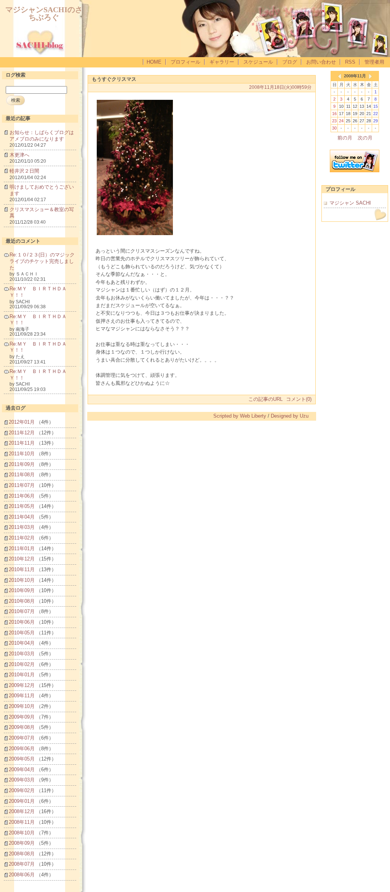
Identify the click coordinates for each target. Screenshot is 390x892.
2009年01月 (22, 801)
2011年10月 (22, 453)
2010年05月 (22, 633)
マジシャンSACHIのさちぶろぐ (44, 13)
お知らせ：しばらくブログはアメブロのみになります (42, 136)
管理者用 (374, 62)
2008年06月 (22, 875)
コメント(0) (299, 399)
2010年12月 (22, 559)
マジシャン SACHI (350, 203)
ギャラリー (221, 62)
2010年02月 (22, 664)
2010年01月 (22, 674)
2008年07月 (22, 864)
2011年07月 (22, 485)
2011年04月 (22, 517)
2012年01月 (22, 422)
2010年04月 (22, 643)
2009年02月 (22, 790)
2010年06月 (22, 622)
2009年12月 (22, 685)
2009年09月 (22, 717)
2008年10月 (22, 833)
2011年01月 (22, 548)
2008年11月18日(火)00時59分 (280, 87)
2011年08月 (22, 474)
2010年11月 (22, 569)
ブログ (289, 62)
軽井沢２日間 (24, 171)
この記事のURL (265, 399)
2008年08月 (22, 854)
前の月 (344, 138)
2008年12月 (22, 811)
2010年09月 (22, 590)
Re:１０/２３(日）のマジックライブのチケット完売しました (42, 261)
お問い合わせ (321, 62)
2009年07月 (22, 738)
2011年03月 (22, 527)
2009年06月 (22, 748)
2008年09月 (22, 843)
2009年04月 (22, 769)
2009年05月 (22, 759)
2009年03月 (22, 780)
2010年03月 (22, 654)
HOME (154, 62)
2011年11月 (22, 443)
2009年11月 (22, 695)
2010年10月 (22, 580)
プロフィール (185, 62)
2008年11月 (22, 822)
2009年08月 (22, 727)
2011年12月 (22, 433)
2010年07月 (22, 611)
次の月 (365, 138)
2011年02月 (22, 538)
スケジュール (258, 62)
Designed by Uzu (289, 416)
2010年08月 (22, 601)
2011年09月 (22, 464)
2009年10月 (22, 706)
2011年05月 (22, 506)
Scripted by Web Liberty (239, 416)
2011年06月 (22, 496)
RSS (350, 62)
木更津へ (19, 155)
